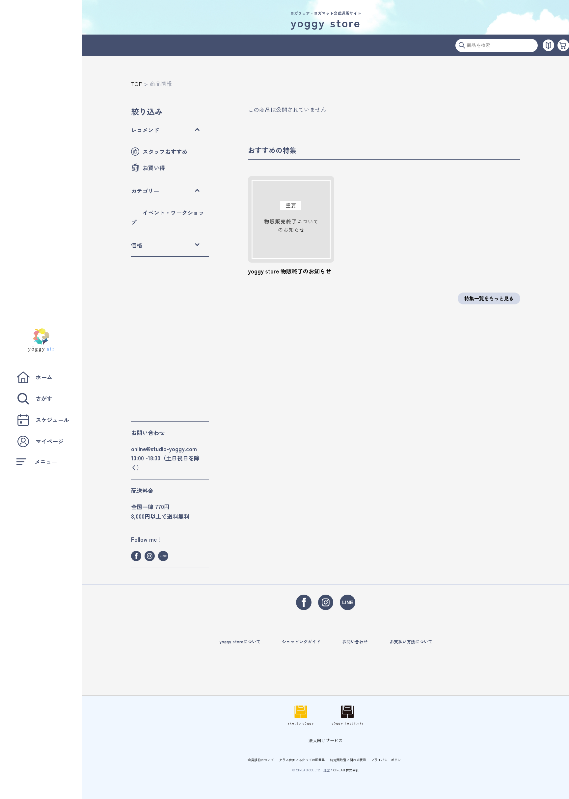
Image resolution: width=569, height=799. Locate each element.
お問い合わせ (355, 641)
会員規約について (261, 759)
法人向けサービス (326, 740)
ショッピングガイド (301, 641)
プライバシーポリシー (387, 759)
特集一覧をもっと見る (489, 298)
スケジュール (52, 420)
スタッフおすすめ (165, 151)
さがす (44, 398)
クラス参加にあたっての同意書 (302, 759)
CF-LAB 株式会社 (346, 769)
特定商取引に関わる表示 (348, 759)
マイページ (50, 441)
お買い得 (154, 168)
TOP (137, 83)
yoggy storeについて (239, 641)
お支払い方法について (411, 641)
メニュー (46, 461)
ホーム (44, 377)
